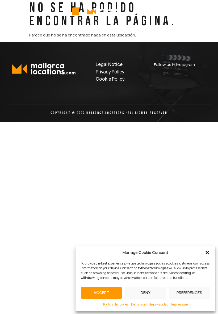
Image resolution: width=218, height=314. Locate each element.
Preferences (189, 292)
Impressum (179, 304)
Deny (145, 292)
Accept (102, 292)
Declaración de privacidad (150, 304)
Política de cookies (115, 304)
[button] (207, 252)
